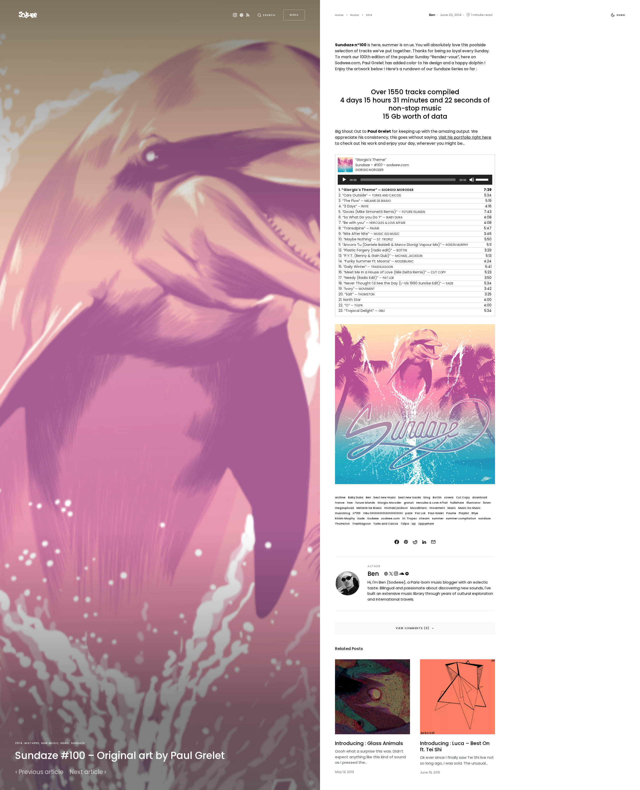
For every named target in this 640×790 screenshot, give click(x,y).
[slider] (483, 179)
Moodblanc (418, 508)
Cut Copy (463, 497)
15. (365, 266)
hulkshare (457, 502)
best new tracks (409, 497)
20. (356, 294)
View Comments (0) (413, 628)
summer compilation (461, 518)
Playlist (464, 513)
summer (438, 518)
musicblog (342, 513)
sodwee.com (390, 518)
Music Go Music (469, 508)
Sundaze (78, 743)
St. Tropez (409, 518)
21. (349, 299)
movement (437, 508)
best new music (385, 497)
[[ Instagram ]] (235, 15)
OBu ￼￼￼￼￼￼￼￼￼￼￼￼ (383, 513)
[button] (267, 15)
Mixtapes (31, 743)
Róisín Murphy (345, 518)
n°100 (356, 513)
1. (376, 189)
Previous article (41, 772)
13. (380, 255)
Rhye (475, 513)
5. (381, 211)
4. (353, 206)
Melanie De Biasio (369, 508)
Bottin (437, 497)
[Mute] (471, 179)
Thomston (342, 523)
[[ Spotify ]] (241, 15)
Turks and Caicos (385, 523)
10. (365, 239)
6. (370, 217)
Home (339, 15)
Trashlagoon (361, 523)
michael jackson (396, 508)
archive (340, 497)
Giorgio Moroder (389, 502)
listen (487, 502)
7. (372, 222)
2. (369, 195)
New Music (49, 743)
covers (449, 497)
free (350, 502)
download (479, 497)
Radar (354, 15)
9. (369, 233)
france (339, 502)
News (64, 743)
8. (358, 228)
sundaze (484, 518)
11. (403, 244)
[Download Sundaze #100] (415, 404)
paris (408, 513)
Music (452, 508)
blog (427, 497)
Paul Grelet (436, 513)
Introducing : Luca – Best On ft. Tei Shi (455, 746)
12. (372, 250)
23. (361, 310)
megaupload (344, 508)
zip (414, 523)
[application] (415, 180)
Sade (361, 518)
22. (350, 305)
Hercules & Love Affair (432, 502)
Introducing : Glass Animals (369, 743)
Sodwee (373, 518)
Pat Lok (420, 513)
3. (364, 200)
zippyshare (426, 523)
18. (395, 283)
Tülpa (405, 523)
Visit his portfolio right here (464, 137)
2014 (18, 743)
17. (366, 277)
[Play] (344, 179)
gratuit (409, 502)
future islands (365, 502)
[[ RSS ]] (248, 15)
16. (392, 272)
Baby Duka (355, 497)
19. (356, 288)
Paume (451, 513)
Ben (368, 497)
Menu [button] (294, 15)
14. (376, 261)
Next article (86, 772)
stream (424, 518)
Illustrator (473, 502)
